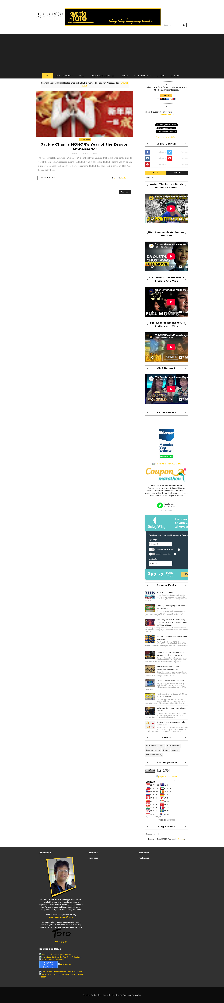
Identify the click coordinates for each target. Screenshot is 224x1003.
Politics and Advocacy (154, 755)
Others (161, 76)
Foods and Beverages (102, 76)
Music (162, 746)
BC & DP (175, 76)
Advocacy (175, 750)
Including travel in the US (166, 549)
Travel (80, 76)
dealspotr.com (166, 510)
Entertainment (142, 76)
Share (123, 178)
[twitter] (49, 14)
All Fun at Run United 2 (165, 592)
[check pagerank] (166, 776)
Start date (153, 559)
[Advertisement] (112, 53)
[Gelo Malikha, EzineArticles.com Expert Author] (60, 972)
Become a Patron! (166, 114)
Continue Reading (48, 178)
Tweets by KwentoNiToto (166, 137)
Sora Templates (100, 995)
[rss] (59, 942)
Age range (153, 540)
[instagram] (54, 14)
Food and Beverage (153, 750)
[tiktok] (38, 18)
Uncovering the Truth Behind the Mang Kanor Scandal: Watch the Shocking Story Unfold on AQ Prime (172, 622)
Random (177, 173)
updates (86, 139)
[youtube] (44, 14)
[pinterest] (60, 14)
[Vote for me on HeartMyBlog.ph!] (166, 464)
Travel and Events (173, 746)
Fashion (124, 76)
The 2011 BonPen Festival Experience (170, 681)
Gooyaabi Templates (132, 995)
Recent (156, 173)
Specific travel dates (164, 554)
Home (48, 76)
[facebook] (38, 14)
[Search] (184, 25)
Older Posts (124, 192)
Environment (63, 76)
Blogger (181, 839)
